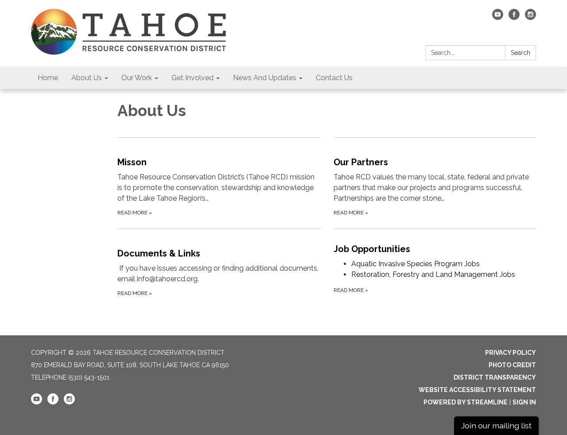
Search (520, 52)
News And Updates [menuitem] (264, 78)
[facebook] (514, 17)
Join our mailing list (496, 425)
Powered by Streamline (465, 402)
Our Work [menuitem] (136, 78)
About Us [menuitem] (86, 78)
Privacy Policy (510, 352)
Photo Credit (512, 365)
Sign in (524, 402)
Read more (351, 290)
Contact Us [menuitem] (334, 78)
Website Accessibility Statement (477, 389)
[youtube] (497, 17)
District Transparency (495, 377)
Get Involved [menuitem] (192, 78)
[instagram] (530, 17)
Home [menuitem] (48, 78)
